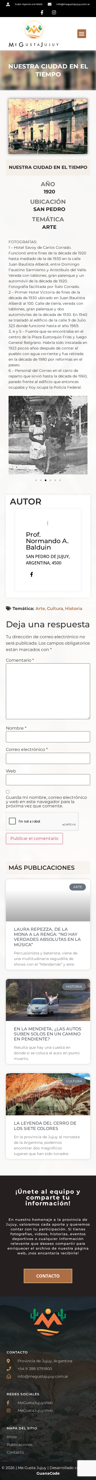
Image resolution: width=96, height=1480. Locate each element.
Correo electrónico (27, 749)
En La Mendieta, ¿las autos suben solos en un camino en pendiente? (47, 1034)
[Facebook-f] (42, 12)
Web (11, 771)
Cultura (55, 608)
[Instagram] (54, 12)
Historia (73, 608)
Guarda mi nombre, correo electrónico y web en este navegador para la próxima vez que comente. (46, 801)
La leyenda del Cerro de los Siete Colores (45, 1126)
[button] (81, 33)
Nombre (16, 728)
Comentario (20, 660)
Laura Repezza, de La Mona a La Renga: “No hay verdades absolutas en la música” (47, 937)
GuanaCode (48, 1473)
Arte (40, 608)
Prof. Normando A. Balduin (47, 541)
